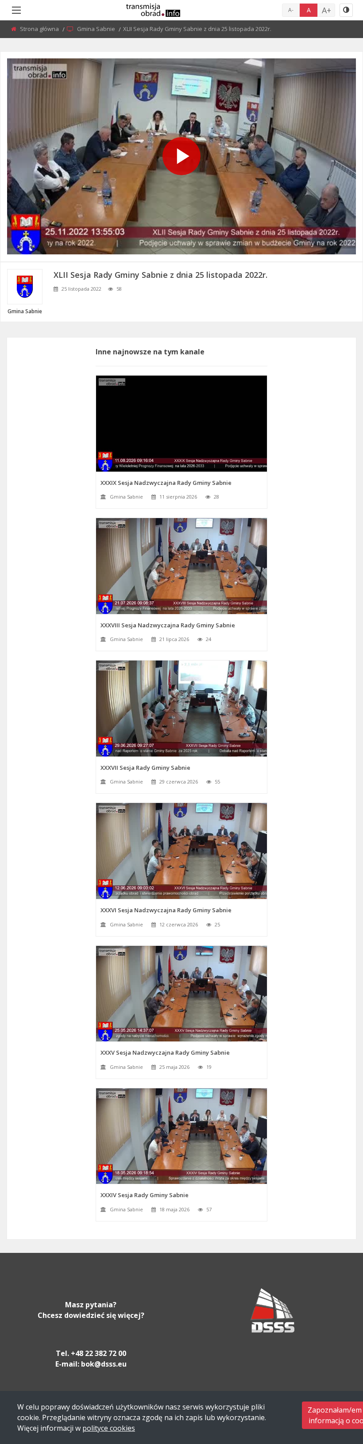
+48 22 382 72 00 (98, 1353)
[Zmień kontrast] (346, 10)
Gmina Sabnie (96, 29)
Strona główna (40, 29)
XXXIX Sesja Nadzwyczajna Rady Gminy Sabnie (166, 483)
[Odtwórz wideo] (181, 156)
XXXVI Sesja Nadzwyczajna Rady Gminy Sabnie (166, 910)
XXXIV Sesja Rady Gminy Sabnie (144, 1195)
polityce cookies (108, 1428)
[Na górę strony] (334, 1389)
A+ (326, 10)
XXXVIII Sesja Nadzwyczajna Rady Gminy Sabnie (167, 625)
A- (290, 10)
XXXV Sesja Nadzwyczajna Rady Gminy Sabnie (165, 1052)
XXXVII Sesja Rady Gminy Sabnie (145, 768)
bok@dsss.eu (104, 1364)
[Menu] (16, 10)
